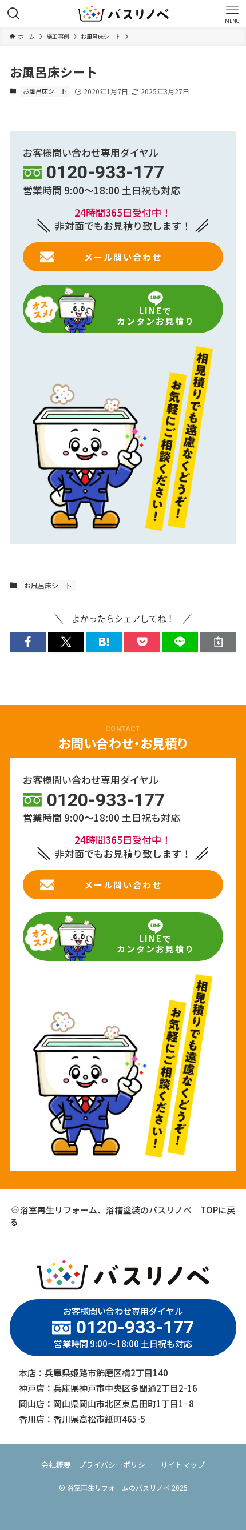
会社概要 (56, 1464)
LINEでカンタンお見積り (156, 316)
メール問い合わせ (123, 257)
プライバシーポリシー (115, 1464)
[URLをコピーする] (218, 642)
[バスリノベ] (123, 13)
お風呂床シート (45, 90)
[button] (28, 642)
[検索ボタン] (13, 13)
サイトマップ (182, 1464)
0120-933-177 (105, 172)
